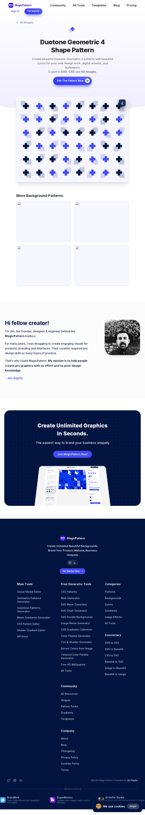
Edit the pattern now (70, 80)
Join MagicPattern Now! (72, 454)
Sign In (15, 11)
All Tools (79, 5)
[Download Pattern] (122, 102)
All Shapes (26, 22)
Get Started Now (71, 571)
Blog (117, 5)
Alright (132, 806)
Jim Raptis (132, 780)
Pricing (132, 5)
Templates (99, 5)
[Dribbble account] (14, 780)
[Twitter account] (8, 780)
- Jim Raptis (14, 378)
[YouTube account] (20, 780)
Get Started (33, 11)
